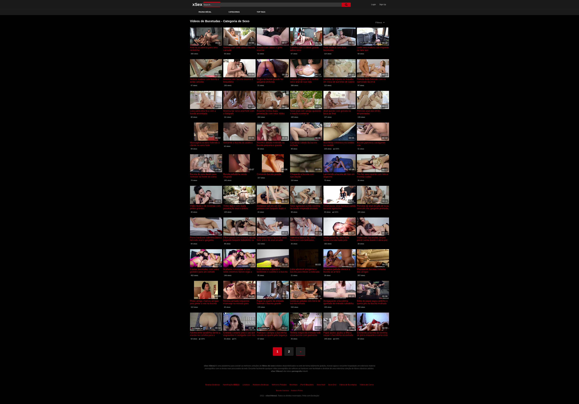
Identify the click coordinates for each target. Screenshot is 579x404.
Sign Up (382, 4)
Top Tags (261, 12)
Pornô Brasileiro (307, 385)
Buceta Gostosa (282, 391)
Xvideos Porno (297, 391)
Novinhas (293, 385)
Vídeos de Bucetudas (348, 385)
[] (346, 5)
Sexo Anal (321, 385)
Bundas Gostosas (212, 385)
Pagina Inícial (205, 12)
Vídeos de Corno (367, 385)
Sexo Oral (332, 385)
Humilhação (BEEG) (231, 385)
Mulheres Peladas (279, 385)
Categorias (234, 12)
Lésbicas (246, 385)
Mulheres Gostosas (261, 385)
